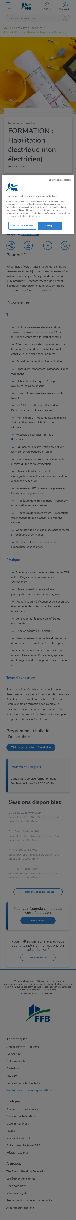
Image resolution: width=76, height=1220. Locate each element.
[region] (38, 204)
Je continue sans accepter (60, 180)
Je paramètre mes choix (22, 225)
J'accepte (50, 225)
